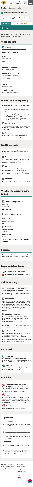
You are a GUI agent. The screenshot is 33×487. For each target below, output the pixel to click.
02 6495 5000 (8, 429)
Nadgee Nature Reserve (12, 445)
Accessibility (20, 464)
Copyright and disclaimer (21, 472)
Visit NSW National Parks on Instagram (6, 484)
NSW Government (7, 467)
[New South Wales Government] (30, 481)
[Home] (3, 3)
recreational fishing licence (17, 368)
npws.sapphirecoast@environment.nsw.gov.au (17, 432)
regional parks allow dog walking (15, 400)
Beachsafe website (23, 306)
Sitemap (19, 475)
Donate (18, 477)
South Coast (26, 445)
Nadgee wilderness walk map (17, 274)
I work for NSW (5, 469)
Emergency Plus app (10, 335)
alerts (21, 23)
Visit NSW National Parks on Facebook (2, 484)
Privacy (18, 469)
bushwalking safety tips (8, 320)
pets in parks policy (9, 402)
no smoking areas (20, 408)
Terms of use (20, 467)
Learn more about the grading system (14, 49)
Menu (5, 23)
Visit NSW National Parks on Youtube (10, 484)
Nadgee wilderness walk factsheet (15, 271)
